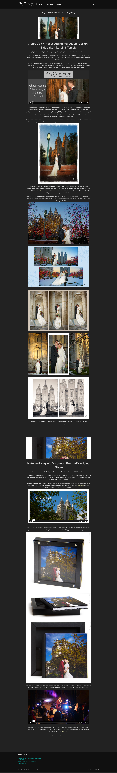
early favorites (38, 190)
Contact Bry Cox (22, 763)
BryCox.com (65, 731)
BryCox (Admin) (36, 52)
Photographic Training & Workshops (27, 761)
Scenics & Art (21, 760)
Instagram (54, 190)
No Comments (82, 52)
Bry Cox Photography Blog (49, 52)
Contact (58, 4)
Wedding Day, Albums (62, 52)
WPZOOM (97, 769)
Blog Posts (50, 4)
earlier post (81, 485)
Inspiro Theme (90, 769)
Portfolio (41, 4)
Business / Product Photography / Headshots (29, 758)
